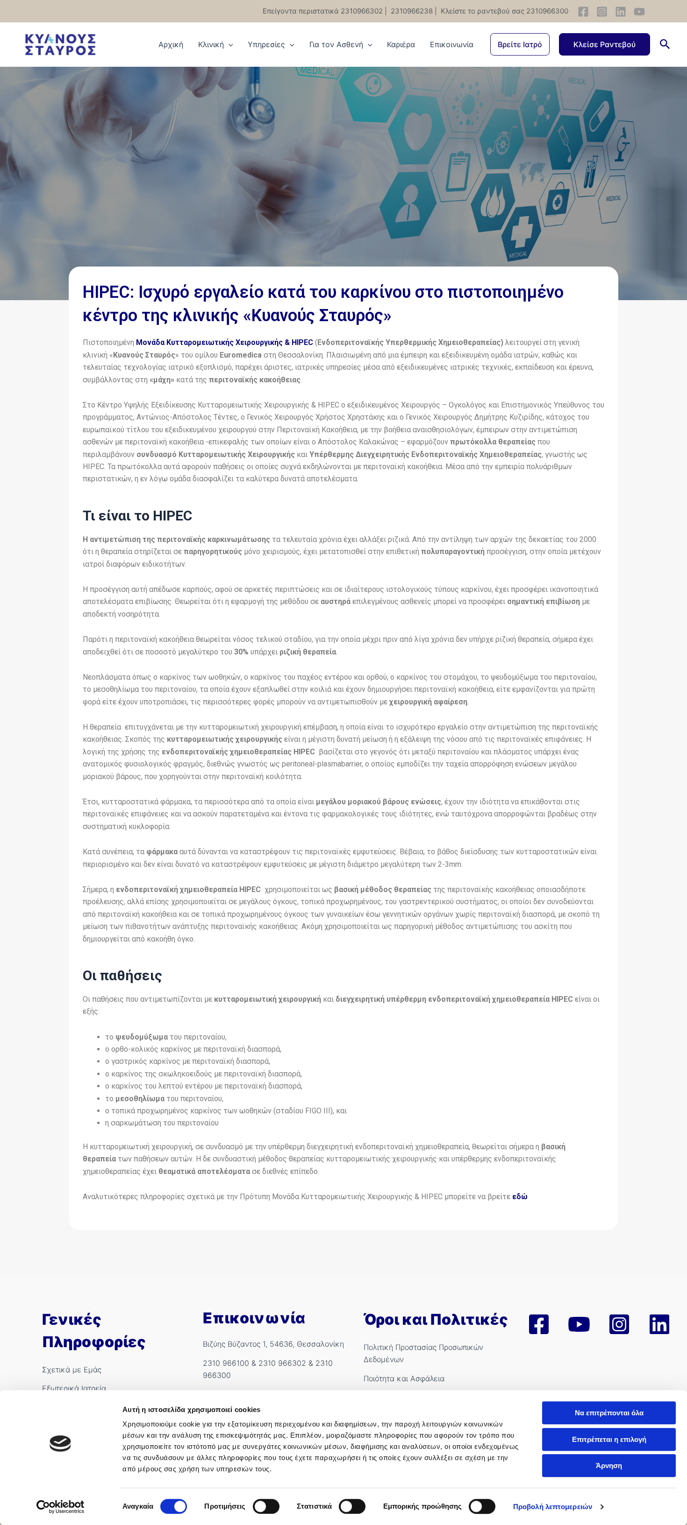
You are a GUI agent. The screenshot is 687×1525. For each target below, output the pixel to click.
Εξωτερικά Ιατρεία (74, 1388)
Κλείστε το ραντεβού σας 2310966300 (503, 11)
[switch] (266, 1506)
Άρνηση (609, 1465)
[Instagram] (602, 11)
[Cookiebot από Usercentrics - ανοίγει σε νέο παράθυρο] (60, 1507)
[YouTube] (639, 11)
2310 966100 (226, 1363)
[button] (520, 44)
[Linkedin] (620, 11)
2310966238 (411, 11)
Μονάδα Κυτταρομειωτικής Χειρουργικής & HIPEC (224, 342)
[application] (228, 44)
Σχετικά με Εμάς (71, 1369)
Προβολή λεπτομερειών (552, 1507)
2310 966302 (282, 1363)
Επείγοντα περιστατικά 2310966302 (323, 11)
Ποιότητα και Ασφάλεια (404, 1378)
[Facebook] (583, 11)
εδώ (520, 1196)
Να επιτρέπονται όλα (609, 1413)
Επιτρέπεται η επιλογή (609, 1439)
